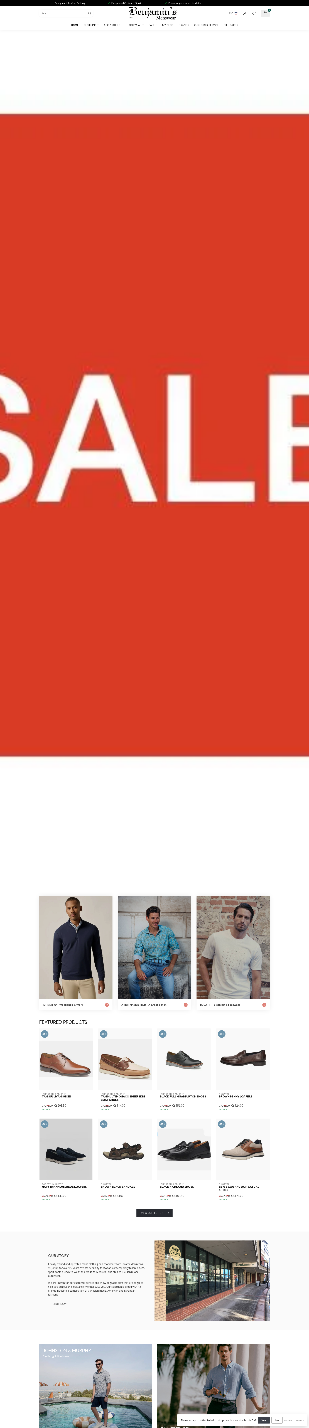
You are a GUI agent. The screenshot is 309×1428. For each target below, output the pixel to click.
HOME (75, 25)
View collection (152, 1213)
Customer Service (206, 25)
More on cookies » (294, 1420)
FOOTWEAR (134, 25)
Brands (184, 25)
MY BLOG (167, 25)
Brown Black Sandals (118, 1186)
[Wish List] (254, 13)
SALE (152, 25)
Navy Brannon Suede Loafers (64, 1186)
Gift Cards (231, 25)
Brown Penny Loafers (235, 1096)
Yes (264, 1420)
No (277, 1420)
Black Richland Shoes (177, 1186)
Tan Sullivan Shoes (57, 1096)
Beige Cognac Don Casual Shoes (239, 1188)
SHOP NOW (60, 1304)
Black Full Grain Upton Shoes (183, 1096)
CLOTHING (90, 25)
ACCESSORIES (112, 25)
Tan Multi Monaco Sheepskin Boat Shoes (123, 1098)
